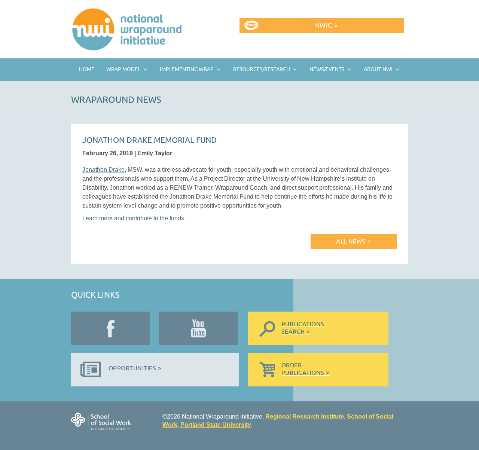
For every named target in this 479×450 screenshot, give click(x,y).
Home (86, 69)
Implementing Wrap (187, 69)
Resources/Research (261, 69)
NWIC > (326, 26)
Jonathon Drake (103, 169)
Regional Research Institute (304, 416)
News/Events (326, 69)
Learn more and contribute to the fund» (133, 218)
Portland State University (215, 425)
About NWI (378, 69)
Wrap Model (123, 69)
